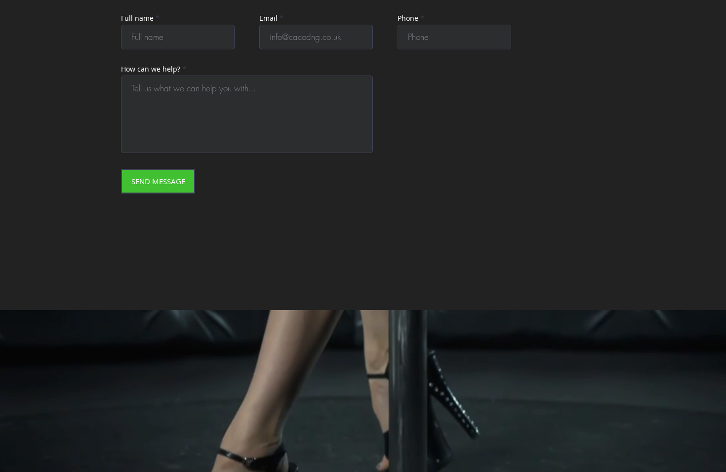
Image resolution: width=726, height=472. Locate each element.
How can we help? (150, 69)
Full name (137, 18)
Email (268, 18)
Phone (408, 18)
